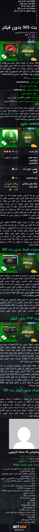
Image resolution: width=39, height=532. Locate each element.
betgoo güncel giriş (28, 505)
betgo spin (31, 517)
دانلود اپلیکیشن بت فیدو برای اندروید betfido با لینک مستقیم (18, 491)
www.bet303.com (22, 82)
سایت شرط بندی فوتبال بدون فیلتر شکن (20, 512)
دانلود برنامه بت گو (28, 6)
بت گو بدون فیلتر (29, 507)
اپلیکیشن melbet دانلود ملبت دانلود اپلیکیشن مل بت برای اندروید (18, 475)
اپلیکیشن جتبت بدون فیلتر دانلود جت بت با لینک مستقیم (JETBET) (18, 487)
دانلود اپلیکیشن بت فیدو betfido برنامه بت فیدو (19, 482)
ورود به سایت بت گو (27, 498)
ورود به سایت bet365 (27, 510)
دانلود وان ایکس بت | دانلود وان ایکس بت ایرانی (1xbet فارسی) (19, 470)
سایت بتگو (31, 502)
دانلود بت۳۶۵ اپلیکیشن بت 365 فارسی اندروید (18, 478)
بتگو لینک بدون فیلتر (27, 3)
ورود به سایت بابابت (27, 514)
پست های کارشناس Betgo (29, 456)
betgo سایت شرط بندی (26, 13)
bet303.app (18, 89)
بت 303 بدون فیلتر (28, 519)
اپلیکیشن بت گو (29, 495)
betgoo (32, 500)
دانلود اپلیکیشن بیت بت (26, 522)
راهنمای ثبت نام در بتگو (26, 8)
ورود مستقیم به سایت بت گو (24, 10)
